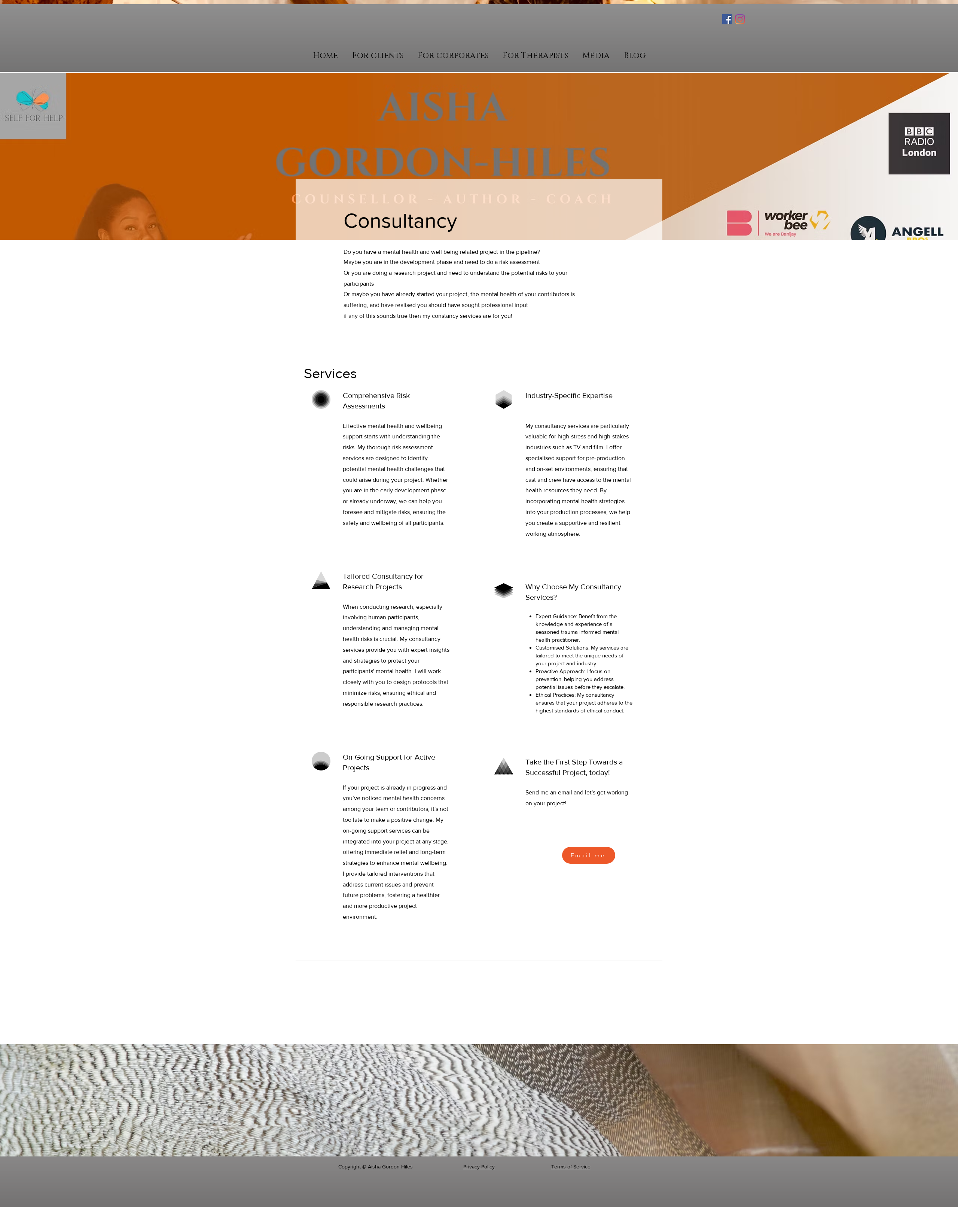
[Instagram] (740, 19)
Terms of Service (571, 1167)
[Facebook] (727, 19)
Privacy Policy (479, 1167)
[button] (378, 55)
